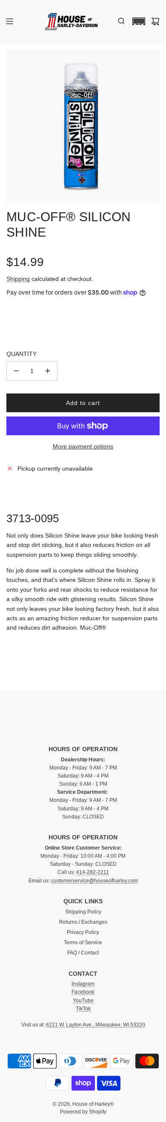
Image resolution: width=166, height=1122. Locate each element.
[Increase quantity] (47, 370)
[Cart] (155, 21)
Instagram (83, 984)
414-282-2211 (92, 872)
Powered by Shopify (83, 1112)
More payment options (83, 446)
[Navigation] (9, 21)
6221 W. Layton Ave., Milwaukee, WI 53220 (95, 1025)
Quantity (21, 353)
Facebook (83, 992)
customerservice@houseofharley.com (94, 881)
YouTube (83, 1000)
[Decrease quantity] (16, 370)
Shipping (18, 278)
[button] (136, 21)
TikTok (83, 1009)
